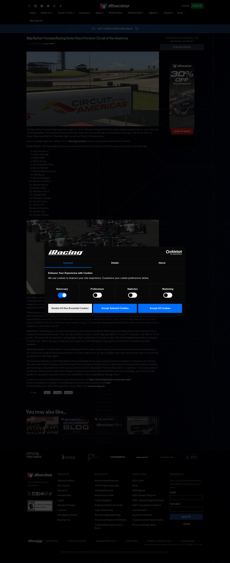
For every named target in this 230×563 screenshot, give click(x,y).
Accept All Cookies (160, 308)
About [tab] (161, 262)
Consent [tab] (68, 262)
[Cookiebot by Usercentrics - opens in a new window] (168, 252)
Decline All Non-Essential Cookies (70, 308)
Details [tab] (115, 262)
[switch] (97, 295)
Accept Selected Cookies (115, 308)
